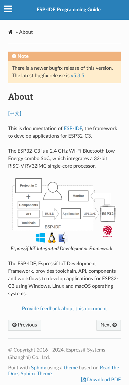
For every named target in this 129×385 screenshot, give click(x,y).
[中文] (14, 113)
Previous (27, 324)
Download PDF (103, 379)
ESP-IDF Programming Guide (69, 9)
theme (71, 367)
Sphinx (38, 367)
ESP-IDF (73, 128)
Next (106, 324)
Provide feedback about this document (64, 308)
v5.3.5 (77, 75)
